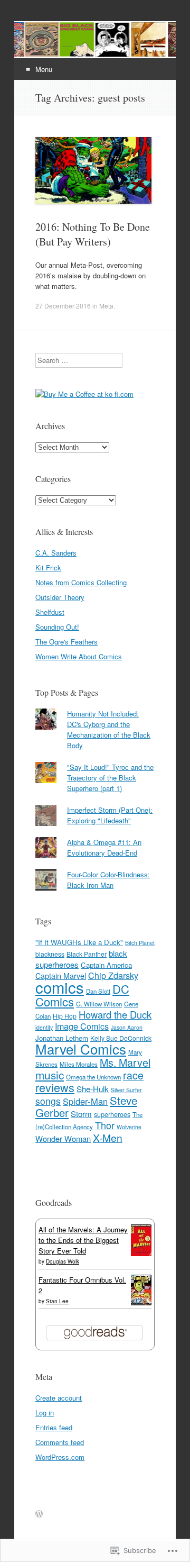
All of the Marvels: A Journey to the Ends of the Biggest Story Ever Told (83, 1240)
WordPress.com (59, 1457)
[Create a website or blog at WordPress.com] (39, 1514)
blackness (49, 953)
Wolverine (129, 1127)
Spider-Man (85, 1101)
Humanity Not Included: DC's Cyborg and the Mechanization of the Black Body (108, 729)
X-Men (107, 1137)
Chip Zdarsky (113, 975)
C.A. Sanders (56, 553)
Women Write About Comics (78, 656)
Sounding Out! (57, 627)
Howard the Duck (115, 1014)
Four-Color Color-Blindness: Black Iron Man (108, 879)
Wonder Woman (63, 1138)
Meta (106, 305)
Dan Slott (98, 991)
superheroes (112, 1114)
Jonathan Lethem (61, 1038)
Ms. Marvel (125, 1062)
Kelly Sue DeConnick (120, 1037)
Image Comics (82, 1026)
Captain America (106, 965)
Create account (58, 1398)
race (133, 1075)
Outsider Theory (59, 597)
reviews (54, 1087)
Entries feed (53, 1427)
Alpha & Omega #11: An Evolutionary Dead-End (104, 847)
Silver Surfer (126, 1090)
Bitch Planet (140, 943)
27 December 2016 (63, 305)
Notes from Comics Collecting (81, 582)
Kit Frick (48, 567)
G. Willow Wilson (99, 1004)
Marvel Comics (80, 1048)
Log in (44, 1412)
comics (59, 987)
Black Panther (86, 953)
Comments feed (59, 1442)
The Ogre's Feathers (66, 642)
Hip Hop (65, 1015)
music (49, 1075)
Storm (81, 1113)
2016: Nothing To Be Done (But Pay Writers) (92, 234)
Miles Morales (79, 1064)
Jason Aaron (126, 1027)
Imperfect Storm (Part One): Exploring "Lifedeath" (110, 815)
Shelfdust (49, 612)
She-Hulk (93, 1088)
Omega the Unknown (93, 1077)
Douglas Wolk (62, 1261)
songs (48, 1100)
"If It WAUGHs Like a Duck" (79, 942)
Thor (105, 1125)
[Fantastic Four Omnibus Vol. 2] (141, 1302)
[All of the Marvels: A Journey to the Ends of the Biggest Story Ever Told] (141, 1253)
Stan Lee (57, 1301)
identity (44, 1027)
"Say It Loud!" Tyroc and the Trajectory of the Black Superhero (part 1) (110, 777)
